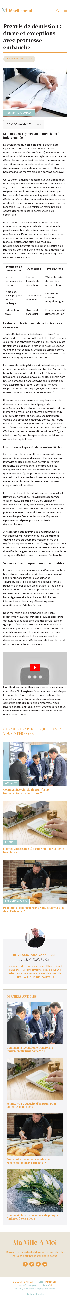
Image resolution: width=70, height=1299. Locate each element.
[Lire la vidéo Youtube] (35, 667)
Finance (10, 842)
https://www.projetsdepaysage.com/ (35, 1288)
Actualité (11, 783)
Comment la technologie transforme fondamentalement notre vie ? (26, 791)
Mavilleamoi (20, 10)
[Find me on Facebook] (25, 1264)
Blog (41, 1281)
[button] (58, 10)
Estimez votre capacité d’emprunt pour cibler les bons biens (34, 850)
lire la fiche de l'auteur (35, 977)
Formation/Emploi (19, 113)
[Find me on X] (31, 1264)
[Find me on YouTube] (44, 1264)
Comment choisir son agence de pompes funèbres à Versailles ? (32, 1216)
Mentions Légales (35, 1294)
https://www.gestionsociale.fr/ (34, 1285)
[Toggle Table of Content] (37, 124)
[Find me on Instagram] (38, 1264)
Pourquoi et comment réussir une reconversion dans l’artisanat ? (33, 909)
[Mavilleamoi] (4, 10)
